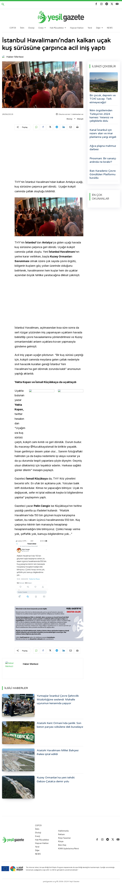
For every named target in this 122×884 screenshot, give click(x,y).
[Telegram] (106, 4)
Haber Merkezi (15, 56)
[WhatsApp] (36, 127)
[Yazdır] (77, 127)
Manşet (80, 119)
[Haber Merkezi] (4, 56)
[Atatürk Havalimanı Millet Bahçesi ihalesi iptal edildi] (18, 760)
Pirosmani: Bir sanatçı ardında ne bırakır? (103, 160)
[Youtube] (117, 4)
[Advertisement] (49, 155)
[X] (112, 4)
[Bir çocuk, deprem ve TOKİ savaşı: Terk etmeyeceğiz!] (104, 82)
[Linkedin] (64, 127)
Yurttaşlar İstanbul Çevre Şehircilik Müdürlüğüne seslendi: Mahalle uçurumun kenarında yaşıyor (58, 699)
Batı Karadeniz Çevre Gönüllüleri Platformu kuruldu (103, 174)
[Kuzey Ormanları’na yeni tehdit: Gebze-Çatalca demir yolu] (18, 787)
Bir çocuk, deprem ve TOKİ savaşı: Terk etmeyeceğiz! (103, 99)
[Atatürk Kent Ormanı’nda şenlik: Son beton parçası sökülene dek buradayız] (18, 732)
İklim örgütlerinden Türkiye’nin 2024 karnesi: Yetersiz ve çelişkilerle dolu (101, 115)
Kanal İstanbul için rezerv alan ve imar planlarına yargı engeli (103, 133)
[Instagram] (101, 4)
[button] (3, 4)
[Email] (70, 127)
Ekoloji (69, 119)
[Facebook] (96, 4)
